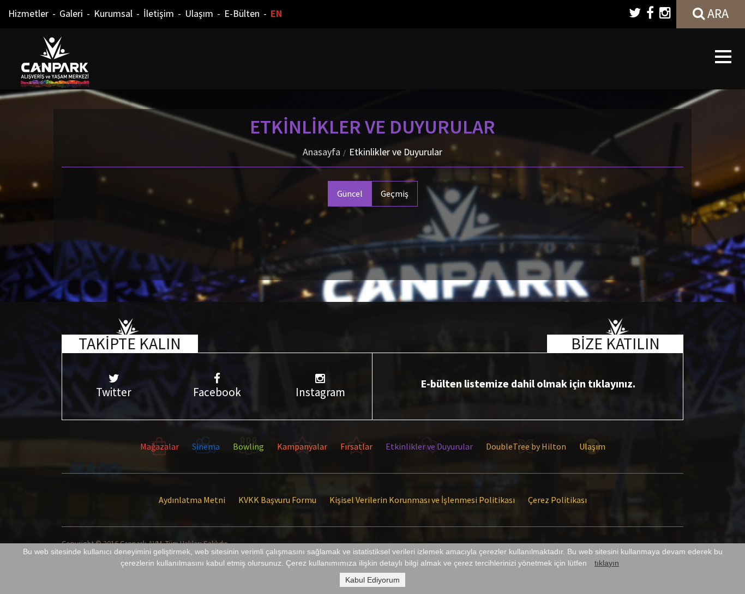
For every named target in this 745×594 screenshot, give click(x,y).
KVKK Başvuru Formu (277, 499)
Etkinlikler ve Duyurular (395, 152)
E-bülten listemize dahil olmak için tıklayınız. (527, 383)
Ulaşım (199, 13)
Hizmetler (28, 13)
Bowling (248, 446)
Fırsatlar (356, 446)
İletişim (158, 13)
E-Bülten (242, 13)
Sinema (206, 446)
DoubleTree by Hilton (526, 446)
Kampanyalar (302, 446)
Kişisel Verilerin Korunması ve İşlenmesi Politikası (422, 499)
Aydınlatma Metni (192, 499)
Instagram (320, 392)
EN (276, 13)
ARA (717, 13)
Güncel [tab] (350, 193)
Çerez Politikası (557, 499)
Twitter (113, 392)
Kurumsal (113, 13)
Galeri (71, 13)
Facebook (217, 392)
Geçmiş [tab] (394, 193)
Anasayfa (321, 152)
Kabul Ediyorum (372, 579)
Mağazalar (159, 446)
